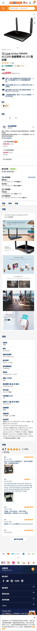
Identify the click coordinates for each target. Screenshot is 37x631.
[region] (18, 623)
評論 (16, 203)
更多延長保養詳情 (7, 138)
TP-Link (6, 53)
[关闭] (34, 617)
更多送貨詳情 (31, 177)
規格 (10, 203)
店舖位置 (5, 568)
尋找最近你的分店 (7, 570)
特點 (3, 203)
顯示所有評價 (18, 539)
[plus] (16, 118)
